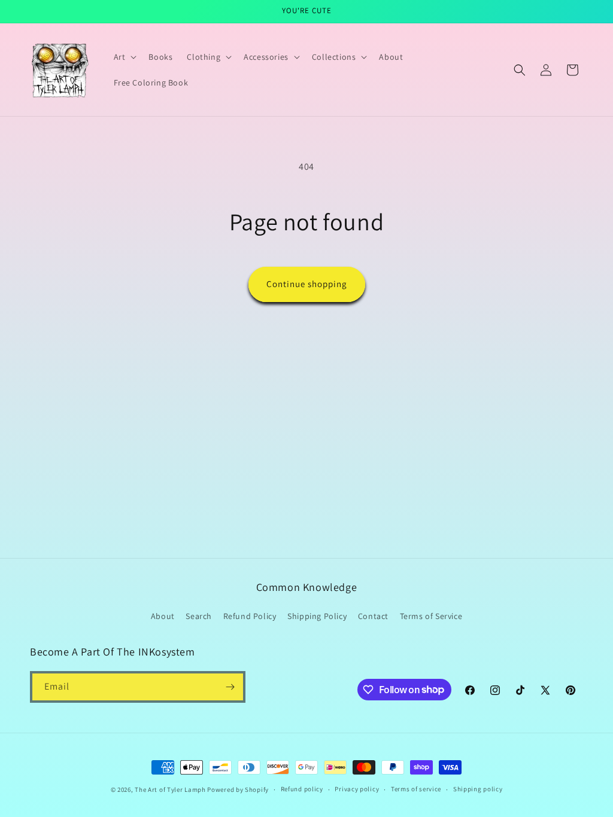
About (163, 616)
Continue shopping (306, 283)
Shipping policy (478, 789)
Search (199, 616)
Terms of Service (431, 616)
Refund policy (302, 789)
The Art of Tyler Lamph (170, 789)
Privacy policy (357, 789)
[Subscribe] (230, 687)
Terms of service (416, 789)
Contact (373, 616)
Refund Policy (250, 616)
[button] (124, 56)
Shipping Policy (317, 616)
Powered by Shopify (238, 789)
